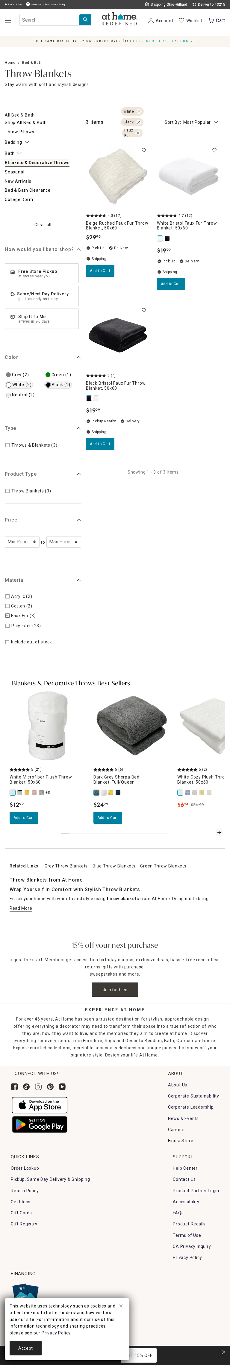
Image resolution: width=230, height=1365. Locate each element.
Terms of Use (187, 1235)
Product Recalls (189, 1224)
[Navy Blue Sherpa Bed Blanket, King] (118, 793)
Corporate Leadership (191, 1107)
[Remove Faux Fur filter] (137, 133)
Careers (176, 1129)
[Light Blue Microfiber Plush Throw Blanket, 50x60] (20, 793)
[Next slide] (219, 832)
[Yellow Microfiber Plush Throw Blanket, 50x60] (27, 793)
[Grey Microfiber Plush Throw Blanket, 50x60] (42, 793)
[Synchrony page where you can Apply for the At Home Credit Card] (25, 1294)
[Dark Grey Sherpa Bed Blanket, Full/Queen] (97, 793)
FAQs (178, 1212)
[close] (121, 1306)
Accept (25, 1348)
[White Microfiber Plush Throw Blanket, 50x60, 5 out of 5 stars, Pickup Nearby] (48, 726)
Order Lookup (25, 1168)
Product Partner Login (196, 1190)
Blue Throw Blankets (114, 866)
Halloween (36, 4)
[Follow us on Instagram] (38, 1087)
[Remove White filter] (139, 111)
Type (10, 428)
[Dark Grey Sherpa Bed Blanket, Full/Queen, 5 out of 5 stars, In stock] (131, 726)
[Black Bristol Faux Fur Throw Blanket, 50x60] (167, 238)
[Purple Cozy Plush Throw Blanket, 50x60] (195, 793)
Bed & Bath (32, 63)
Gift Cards (21, 1212)
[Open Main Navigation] (8, 20)
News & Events (183, 1118)
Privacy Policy (187, 1257)
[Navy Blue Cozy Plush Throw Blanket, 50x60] (188, 793)
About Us (177, 1085)
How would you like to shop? (39, 249)
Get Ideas (21, 1201)
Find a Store (180, 1140)
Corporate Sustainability (193, 1096)
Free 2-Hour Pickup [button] (55, 4)
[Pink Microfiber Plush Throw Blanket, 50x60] (34, 793)
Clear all (43, 224)
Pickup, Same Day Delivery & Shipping (50, 1179)
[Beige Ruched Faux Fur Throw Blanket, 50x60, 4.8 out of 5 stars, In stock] (118, 176)
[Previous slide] (209, 832)
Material (15, 580)
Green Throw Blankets (163, 866)
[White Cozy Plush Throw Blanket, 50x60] (180, 793)
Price (11, 520)
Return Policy (25, 1190)
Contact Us (184, 1179)
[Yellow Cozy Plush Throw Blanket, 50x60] (202, 793)
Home (10, 63)
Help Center (185, 1168)
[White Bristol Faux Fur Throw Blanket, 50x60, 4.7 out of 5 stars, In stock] (189, 176)
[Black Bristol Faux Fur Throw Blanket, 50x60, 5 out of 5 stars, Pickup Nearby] (118, 336)
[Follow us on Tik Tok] (26, 1087)
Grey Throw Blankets (66, 866)
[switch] (144, 150)
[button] (119, 19)
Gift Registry (24, 1224)
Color (11, 357)
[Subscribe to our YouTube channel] (62, 1087)
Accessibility (186, 1201)
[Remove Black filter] (138, 122)
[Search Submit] (85, 19)
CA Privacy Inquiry (192, 1246)
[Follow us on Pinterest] (50, 1087)
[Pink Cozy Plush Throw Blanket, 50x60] (209, 793)
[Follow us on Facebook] (14, 1087)
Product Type (21, 474)
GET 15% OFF (138, 1355)
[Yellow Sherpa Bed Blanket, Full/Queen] (111, 793)
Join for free (115, 989)
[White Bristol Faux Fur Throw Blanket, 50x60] (160, 238)
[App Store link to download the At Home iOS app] (39, 1104)
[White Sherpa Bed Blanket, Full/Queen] (104, 793)
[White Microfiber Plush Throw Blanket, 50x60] (13, 793)
